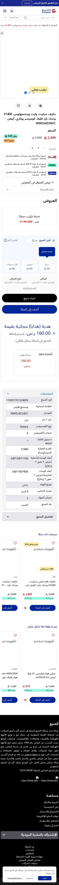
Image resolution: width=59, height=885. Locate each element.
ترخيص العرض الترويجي (29, 860)
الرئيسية (54, 25)
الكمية (52, 149)
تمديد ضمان (46, 251)
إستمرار (27, 3)
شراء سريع (29, 298)
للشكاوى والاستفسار (48, 821)
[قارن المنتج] (25, 608)
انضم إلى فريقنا (51, 825)
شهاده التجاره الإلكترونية (47, 816)
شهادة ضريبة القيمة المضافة (29, 856)
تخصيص (29, 878)
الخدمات (29, 850)
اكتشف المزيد (34, 158)
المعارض (29, 853)
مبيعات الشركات (29, 863)
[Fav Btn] (53, 543)
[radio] (47, 265)
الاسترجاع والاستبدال (48, 811)
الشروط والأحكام (29, 288)
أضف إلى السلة (29, 309)
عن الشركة (29, 846)
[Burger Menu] (5, 11)
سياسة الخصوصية (15, 878)
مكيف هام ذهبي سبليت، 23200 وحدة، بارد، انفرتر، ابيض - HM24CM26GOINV (39, 583)
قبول (45, 878)
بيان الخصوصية (51, 807)
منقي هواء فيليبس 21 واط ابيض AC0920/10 (42, 675)
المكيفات (44, 25)
